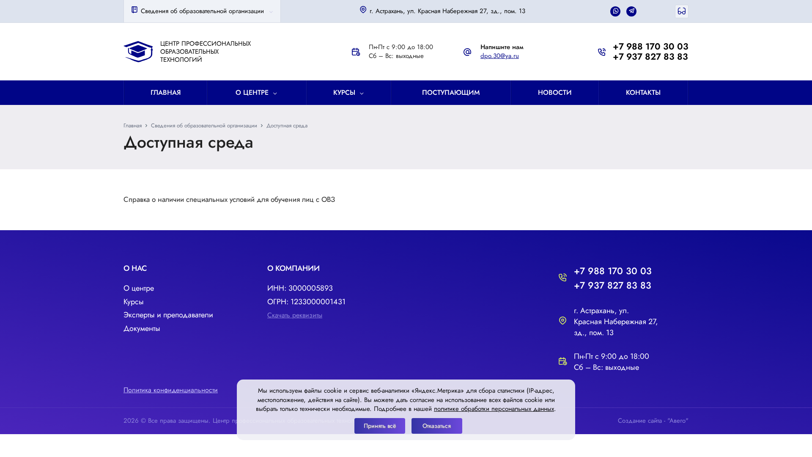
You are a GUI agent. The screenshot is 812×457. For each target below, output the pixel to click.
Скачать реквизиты (294, 315)
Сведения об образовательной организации (201, 11)
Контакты (643, 92)
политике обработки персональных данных (494, 408)
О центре (252, 92)
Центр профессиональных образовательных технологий (205, 51)
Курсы (344, 92)
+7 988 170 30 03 (651, 46)
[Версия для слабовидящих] (682, 11)
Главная (166, 92)
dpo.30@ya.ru (499, 56)
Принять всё (380, 425)
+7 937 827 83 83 (650, 56)
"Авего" (678, 420)
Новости (555, 92)
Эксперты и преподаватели (168, 314)
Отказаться (436, 425)
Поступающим (451, 92)
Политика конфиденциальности (170, 390)
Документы (141, 328)
